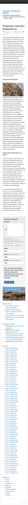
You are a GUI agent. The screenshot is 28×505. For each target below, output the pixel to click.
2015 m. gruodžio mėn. (12, 473)
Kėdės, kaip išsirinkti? (17, 341)
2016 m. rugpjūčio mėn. (12, 457)
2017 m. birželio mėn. (11, 438)
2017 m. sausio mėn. (11, 448)
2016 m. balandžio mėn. (12, 465)
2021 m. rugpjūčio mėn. (12, 375)
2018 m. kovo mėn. (11, 421)
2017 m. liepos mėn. (11, 436)
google (15, 239)
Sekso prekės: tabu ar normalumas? (15, 315)
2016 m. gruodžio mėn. (12, 450)
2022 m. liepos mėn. (11, 363)
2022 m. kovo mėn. (11, 365)
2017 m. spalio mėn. (11, 430)
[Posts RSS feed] (22, 501)
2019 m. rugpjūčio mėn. (12, 400)
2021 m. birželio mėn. (11, 379)
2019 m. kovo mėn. (11, 404)
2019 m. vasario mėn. (11, 405)
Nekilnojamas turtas (11, 489)
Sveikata (8, 495)
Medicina (8, 485)
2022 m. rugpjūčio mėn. (12, 361)
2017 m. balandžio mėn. (12, 442)
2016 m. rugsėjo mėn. (11, 455)
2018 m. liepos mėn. (11, 417)
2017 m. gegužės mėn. (12, 440)
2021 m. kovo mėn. (11, 381)
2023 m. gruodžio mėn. (12, 350)
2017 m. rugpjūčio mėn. (12, 434)
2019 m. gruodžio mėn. (12, 394)
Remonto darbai (10, 491)
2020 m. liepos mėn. (11, 386)
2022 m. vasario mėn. (11, 367)
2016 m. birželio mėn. (11, 461)
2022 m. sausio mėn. (11, 369)
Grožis (7, 479)
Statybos (8, 493)
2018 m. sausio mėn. (11, 425)
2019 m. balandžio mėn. (12, 402)
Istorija (7, 481)
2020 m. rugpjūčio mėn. (12, 384)
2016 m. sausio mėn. (11, 471)
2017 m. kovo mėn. (11, 444)
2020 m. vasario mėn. (11, 392)
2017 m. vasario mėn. (11, 446)
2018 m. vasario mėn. (11, 423)
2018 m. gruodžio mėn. (12, 409)
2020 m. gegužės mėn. (12, 388)
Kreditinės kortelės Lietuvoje (13, 309)
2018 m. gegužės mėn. (12, 419)
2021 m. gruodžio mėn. (12, 371)
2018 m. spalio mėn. (11, 413)
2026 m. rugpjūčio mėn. (12, 348)
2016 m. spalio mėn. (11, 453)
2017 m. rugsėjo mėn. (11, 432)
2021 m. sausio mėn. (11, 382)
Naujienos (5, 34)
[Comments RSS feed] (24, 501)
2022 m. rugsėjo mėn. (11, 359)
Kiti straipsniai (9, 483)
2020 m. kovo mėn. (11, 390)
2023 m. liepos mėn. (11, 352)
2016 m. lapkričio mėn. (12, 451)
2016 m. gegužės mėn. (12, 463)
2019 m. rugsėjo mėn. (11, 398)
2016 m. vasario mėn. (11, 469)
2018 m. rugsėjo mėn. (11, 415)
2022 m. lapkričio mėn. (12, 356)
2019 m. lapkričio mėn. (12, 396)
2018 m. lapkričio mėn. (12, 411)
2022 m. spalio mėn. (11, 357)
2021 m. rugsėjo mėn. (11, 373)
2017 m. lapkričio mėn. (12, 428)
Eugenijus (18, 32)
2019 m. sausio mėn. (11, 407)
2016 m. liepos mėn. (11, 459)
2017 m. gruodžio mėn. (12, 427)
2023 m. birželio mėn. (11, 354)
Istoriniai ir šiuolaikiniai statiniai (11, 11)
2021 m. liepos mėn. (11, 377)
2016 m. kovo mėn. (11, 467)
